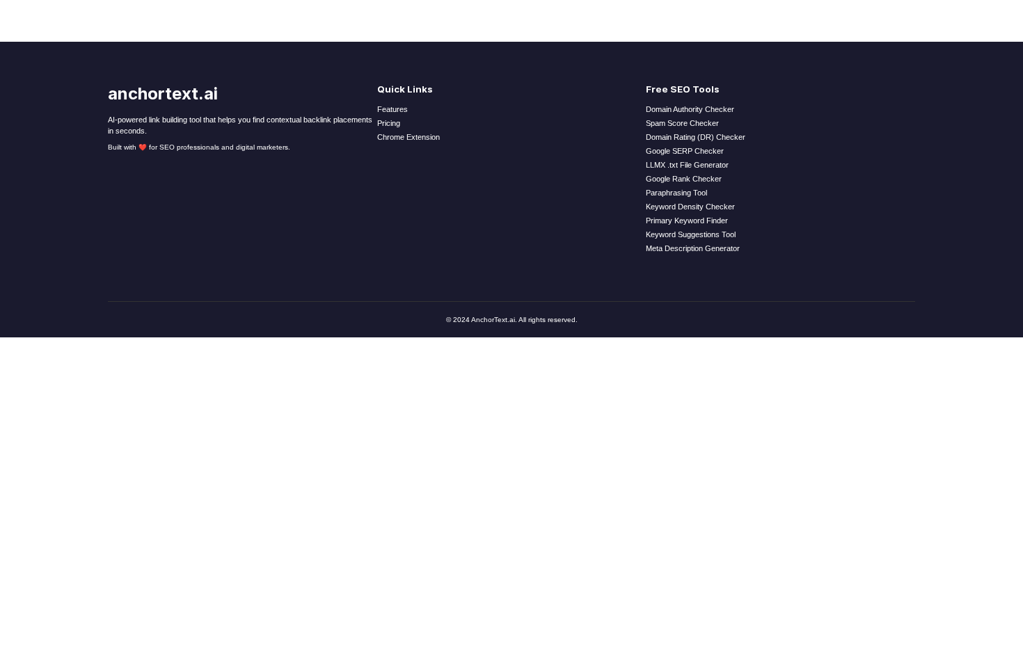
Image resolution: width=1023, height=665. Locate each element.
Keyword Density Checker (690, 206)
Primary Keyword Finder (687, 220)
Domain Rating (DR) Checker (695, 137)
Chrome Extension (408, 137)
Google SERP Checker (685, 151)
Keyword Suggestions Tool (691, 234)
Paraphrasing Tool (676, 193)
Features (392, 109)
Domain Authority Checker (690, 109)
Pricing (388, 123)
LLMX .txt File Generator (687, 165)
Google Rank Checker (684, 179)
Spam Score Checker (682, 123)
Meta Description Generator (693, 248)
